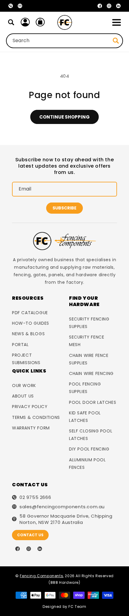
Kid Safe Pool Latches (85, 416)
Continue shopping (64, 117)
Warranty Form (31, 428)
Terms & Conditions (36, 417)
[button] (116, 22)
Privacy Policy (29, 407)
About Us (23, 396)
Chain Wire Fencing (91, 373)
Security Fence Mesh (86, 341)
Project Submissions (26, 359)
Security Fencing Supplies (89, 323)
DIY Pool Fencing (89, 449)
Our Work (24, 385)
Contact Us (30, 534)
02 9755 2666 (35, 497)
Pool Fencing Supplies (85, 388)
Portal (20, 345)
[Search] (11, 22)
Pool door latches (92, 402)
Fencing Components (41, 575)
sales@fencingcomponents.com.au (62, 506)
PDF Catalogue (30, 313)
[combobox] (64, 41)
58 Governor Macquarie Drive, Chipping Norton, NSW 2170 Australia (66, 519)
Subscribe (64, 208)
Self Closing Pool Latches (90, 434)
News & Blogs (28, 334)
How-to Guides (30, 323)
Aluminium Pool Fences (87, 463)
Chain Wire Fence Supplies (89, 359)
